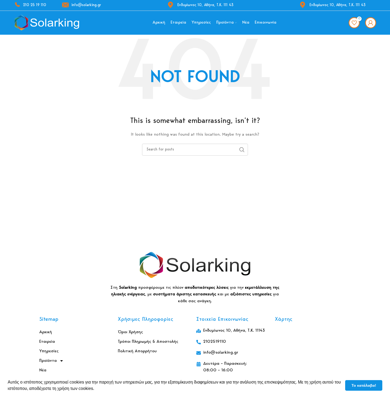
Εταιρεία (47, 342)
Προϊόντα (48, 361)
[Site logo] (47, 23)
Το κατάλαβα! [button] (364, 385)
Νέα (42, 370)
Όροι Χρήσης (130, 332)
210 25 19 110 (34, 5)
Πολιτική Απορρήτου (137, 351)
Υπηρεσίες (49, 351)
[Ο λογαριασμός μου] (370, 22)
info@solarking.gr (86, 5)
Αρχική (45, 332)
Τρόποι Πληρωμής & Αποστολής (148, 342)
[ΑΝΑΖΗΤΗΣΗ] (242, 150)
